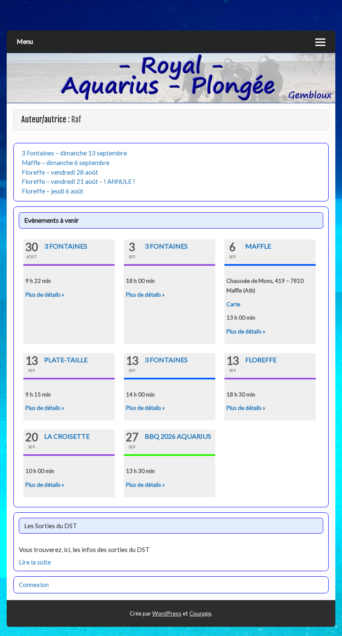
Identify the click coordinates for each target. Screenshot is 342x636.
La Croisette (67, 436)
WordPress (166, 613)
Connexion (34, 584)
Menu (25, 41)
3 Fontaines (65, 246)
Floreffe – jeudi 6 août (52, 191)
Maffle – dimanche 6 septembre (65, 162)
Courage (200, 613)
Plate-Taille (66, 360)
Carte (233, 304)
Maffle (258, 246)
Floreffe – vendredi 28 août (60, 172)
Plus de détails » (44, 294)
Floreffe (261, 360)
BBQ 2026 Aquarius (178, 436)
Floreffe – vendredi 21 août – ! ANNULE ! (78, 181)
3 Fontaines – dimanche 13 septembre (74, 153)
